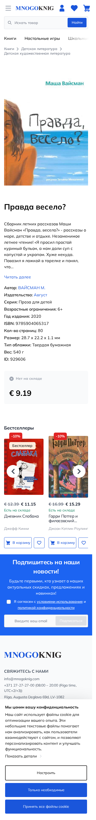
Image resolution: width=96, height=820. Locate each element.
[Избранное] (74, 8)
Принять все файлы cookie (46, 806)
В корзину (21, 542)
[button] (13, 471)
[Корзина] (86, 8)
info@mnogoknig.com (21, 679)
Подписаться (71, 620)
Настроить (46, 772)
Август (40, 294)
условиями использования (60, 601)
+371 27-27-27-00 (19, 685)
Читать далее (17, 276)
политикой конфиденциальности (46, 607)
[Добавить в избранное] (39, 542)
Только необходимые (46, 790)
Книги (10, 38)
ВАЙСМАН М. (31, 287)
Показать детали (21, 756)
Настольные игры (42, 38)
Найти (77, 22)
